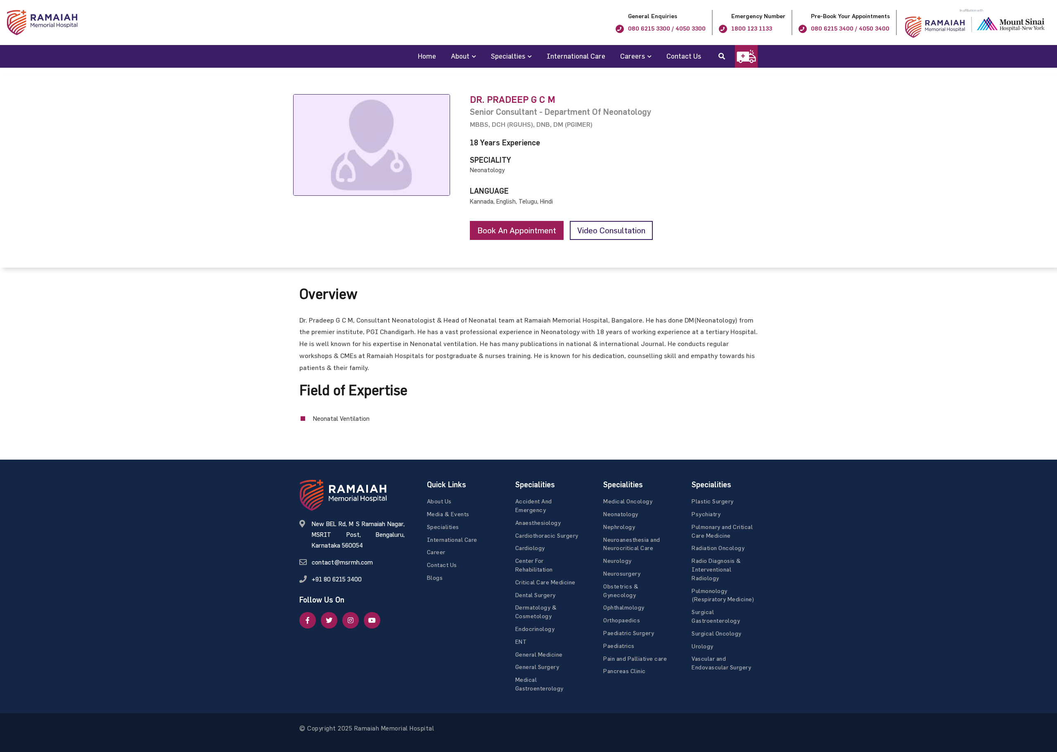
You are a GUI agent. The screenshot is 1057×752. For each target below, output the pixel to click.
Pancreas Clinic (624, 670)
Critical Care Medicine (545, 582)
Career (436, 551)
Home (427, 56)
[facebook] (307, 620)
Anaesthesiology (538, 522)
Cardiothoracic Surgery (546, 535)
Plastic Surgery (713, 501)
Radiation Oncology (718, 547)
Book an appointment (516, 230)
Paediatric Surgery (628, 632)
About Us (439, 501)
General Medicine (539, 654)
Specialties (508, 56)
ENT (521, 641)
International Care (576, 56)
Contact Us (683, 56)
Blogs (435, 577)
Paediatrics (619, 645)
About (460, 56)
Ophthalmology (624, 607)
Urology (702, 646)
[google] (350, 620)
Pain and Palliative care (635, 658)
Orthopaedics (621, 620)
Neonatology (620, 513)
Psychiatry (706, 513)
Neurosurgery (621, 573)
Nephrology (619, 526)
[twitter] (329, 620)
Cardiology (530, 547)
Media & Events (448, 513)
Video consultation (611, 230)
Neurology (617, 560)
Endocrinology (535, 628)
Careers (632, 56)
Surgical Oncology (717, 633)
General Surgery (537, 666)
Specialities (443, 526)
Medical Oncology (627, 501)
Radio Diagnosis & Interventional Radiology (716, 569)
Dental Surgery (535, 594)
